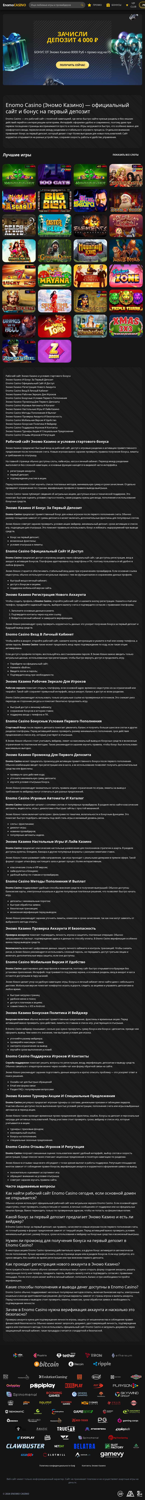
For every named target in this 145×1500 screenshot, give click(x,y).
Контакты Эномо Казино (94, 1465)
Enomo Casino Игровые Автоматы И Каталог (30, 405)
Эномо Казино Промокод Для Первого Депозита (33, 401)
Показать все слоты (126, 154)
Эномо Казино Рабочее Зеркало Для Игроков (31, 394)
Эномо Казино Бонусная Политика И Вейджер (31, 423)
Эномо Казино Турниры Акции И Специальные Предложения (39, 431)
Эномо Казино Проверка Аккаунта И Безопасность (34, 416)
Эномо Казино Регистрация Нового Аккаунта (31, 387)
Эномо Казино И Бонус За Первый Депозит (29, 379)
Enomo (14, 5)
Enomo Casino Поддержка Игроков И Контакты (31, 427)
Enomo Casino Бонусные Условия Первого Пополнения (36, 398)
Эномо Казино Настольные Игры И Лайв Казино (32, 409)
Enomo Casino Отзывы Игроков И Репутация (30, 434)
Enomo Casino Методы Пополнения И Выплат (31, 412)
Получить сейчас (72, 65)
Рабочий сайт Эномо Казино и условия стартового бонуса (38, 375)
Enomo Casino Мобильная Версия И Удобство (31, 420)
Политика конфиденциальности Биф (57, 1465)
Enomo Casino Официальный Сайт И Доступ (30, 383)
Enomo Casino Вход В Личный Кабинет (27, 390)
